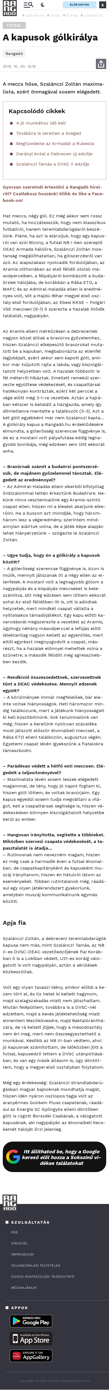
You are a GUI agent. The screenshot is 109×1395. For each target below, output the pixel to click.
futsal (72, 15)
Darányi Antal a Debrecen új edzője (54, 153)
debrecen (35, 15)
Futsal (14, 25)
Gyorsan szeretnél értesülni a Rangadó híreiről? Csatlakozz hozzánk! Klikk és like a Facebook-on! (53, 193)
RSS (14, 1232)
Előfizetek (79, 4)
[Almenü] (28, 5)
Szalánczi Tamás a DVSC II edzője (52, 164)
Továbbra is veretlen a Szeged (48, 133)
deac (55, 15)
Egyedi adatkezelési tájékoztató (42, 1277)
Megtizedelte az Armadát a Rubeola (55, 143)
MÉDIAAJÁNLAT (24, 1288)
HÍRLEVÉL (19, 1243)
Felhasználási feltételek (35, 1265)
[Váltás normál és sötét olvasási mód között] (42, 5)
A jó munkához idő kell (41, 123)
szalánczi (93, 15)
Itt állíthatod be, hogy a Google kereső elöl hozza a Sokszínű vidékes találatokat (61, 1157)
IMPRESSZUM (22, 1254)
